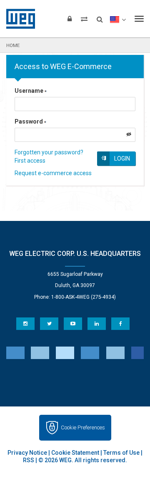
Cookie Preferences (83, 427)
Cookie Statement (75, 452)
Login (122, 158)
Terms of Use (121, 452)
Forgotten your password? (49, 152)
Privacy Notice (27, 452)
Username (29, 90)
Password (29, 121)
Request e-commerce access (53, 173)
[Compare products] (84, 19)
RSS (28, 460)
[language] (117, 19)
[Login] (69, 19)
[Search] (99, 17)
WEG (17, 18)
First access (30, 160)
